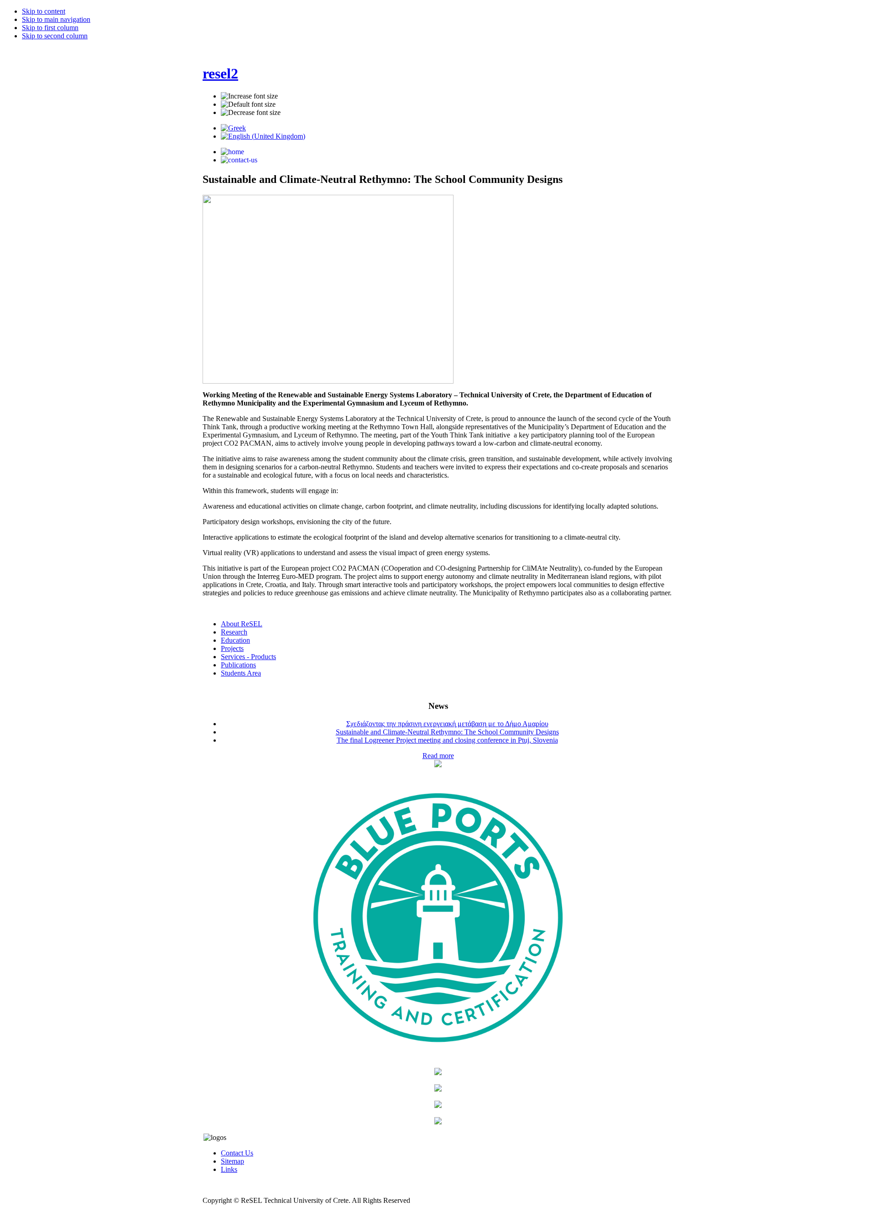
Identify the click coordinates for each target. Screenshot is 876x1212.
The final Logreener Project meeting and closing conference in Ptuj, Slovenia (447, 740)
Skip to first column (50, 27)
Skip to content (43, 11)
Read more (438, 755)
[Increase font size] (249, 96)
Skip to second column (55, 36)
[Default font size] (248, 104)
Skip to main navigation (56, 19)
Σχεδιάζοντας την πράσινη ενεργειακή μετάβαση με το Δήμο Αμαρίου (447, 724)
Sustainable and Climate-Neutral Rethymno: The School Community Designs (447, 732)
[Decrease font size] (251, 113)
